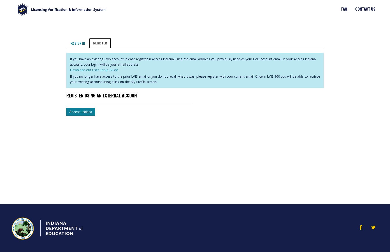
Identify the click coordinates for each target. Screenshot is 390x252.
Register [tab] (100, 43)
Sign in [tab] (79, 43)
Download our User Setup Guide (94, 70)
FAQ (344, 9)
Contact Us (365, 9)
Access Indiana (80, 112)
